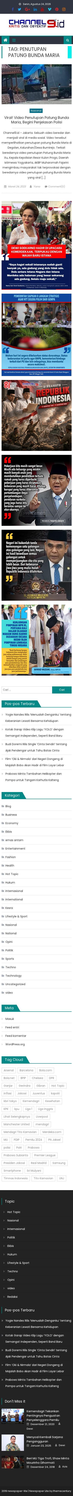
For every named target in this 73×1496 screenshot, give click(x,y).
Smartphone (12, 1171)
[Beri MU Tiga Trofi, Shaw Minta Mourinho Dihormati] (13, 1462)
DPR (51, 1078)
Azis (64, 1466)
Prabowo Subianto (16, 1155)
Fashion (10, 857)
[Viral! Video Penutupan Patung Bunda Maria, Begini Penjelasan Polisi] (37, 84)
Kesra (9, 908)
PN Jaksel (54, 1140)
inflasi (7, 1093)
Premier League (44, 1155)
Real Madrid (39, 1163)
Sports (9, 959)
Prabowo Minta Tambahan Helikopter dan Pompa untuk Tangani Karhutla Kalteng (33, 777)
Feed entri (12, 1027)
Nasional (36, 110)
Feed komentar (15, 1036)
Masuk (9, 1019)
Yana (36, 186)
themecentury (62, 1491)
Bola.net (9, 1078)
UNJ (61, 1178)
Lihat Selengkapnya (17, 1117)
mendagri (42, 1124)
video (9, 993)
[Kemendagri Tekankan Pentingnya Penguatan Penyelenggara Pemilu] (13, 1416)
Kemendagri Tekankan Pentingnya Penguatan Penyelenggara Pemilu (43, 1415)
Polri (19, 1148)
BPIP (23, 1078)
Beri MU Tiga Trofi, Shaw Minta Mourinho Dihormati (48, 1460)
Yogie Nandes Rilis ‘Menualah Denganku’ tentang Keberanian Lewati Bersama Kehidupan (38, 718)
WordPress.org (15, 1044)
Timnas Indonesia (16, 1178)
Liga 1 (28, 1109)
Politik (9, 950)
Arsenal (9, 1070)
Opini (8, 942)
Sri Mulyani (34, 1171)
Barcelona (26, 1070)
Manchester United (17, 1124)
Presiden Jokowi (14, 1163)
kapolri (55, 1093)
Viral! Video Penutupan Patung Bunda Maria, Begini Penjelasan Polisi (36, 120)
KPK (6, 1109)
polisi (7, 1148)
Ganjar (8, 1086)
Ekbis (8, 832)
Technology (13, 976)
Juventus (39, 1093)
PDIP (16, 1140)
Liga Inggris (45, 1109)
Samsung (59, 1163)
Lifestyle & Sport (16, 916)
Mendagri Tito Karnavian (20, 1132)
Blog (8, 806)
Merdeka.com (52, 1132)
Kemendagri (31, 1101)
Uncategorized (15, 984)
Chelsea (37, 1078)
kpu (16, 1109)
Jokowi (22, 1093)
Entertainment (15, 849)
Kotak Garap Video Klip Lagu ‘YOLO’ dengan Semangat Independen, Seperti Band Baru (34, 732)
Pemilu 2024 (34, 1140)
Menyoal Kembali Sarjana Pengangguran (45, 1439)
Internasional (14, 891)
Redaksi (12, 1297)
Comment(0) (56, 186)
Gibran (40, 1086)
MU (6, 1140)
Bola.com (45, 1070)
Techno (10, 967)
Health (9, 866)
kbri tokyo (10, 1101)
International (14, 899)
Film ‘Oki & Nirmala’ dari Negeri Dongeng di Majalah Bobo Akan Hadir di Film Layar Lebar (34, 762)
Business (11, 815)
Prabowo (34, 1148)
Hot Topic (11, 874)
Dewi (30, 1429)
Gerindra (24, 1086)
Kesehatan (52, 1101)
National (11, 933)
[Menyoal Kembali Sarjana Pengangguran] (13, 1443)
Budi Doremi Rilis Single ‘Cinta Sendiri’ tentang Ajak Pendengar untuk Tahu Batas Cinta (36, 747)
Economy (11, 823)
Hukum (10, 882)
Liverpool (42, 1117)
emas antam (14, 840)
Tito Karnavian (43, 1178)
